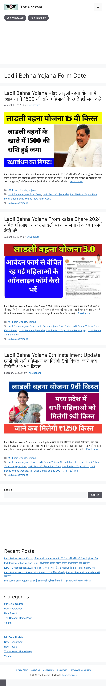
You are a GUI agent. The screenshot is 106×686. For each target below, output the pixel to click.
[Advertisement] (53, 44)
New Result (10, 613)
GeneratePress (69, 675)
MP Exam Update (17, 190)
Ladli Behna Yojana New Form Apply (31, 198)
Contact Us (48, 670)
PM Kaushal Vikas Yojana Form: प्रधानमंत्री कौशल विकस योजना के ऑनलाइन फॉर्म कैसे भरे (46, 563)
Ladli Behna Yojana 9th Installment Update (61, 462)
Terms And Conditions (80, 670)
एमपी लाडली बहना (70, 470)
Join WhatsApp (15, 17)
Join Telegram (38, 17)
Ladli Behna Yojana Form (21, 326)
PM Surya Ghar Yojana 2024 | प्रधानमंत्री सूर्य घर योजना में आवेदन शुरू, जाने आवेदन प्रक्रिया (47, 580)
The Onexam (31, 7)
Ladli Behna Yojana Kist (56, 194)
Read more (76, 181)
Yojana (32, 190)
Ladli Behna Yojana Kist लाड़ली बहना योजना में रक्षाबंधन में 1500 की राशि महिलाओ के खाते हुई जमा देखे (52, 96)
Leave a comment (18, 203)
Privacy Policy (21, 670)
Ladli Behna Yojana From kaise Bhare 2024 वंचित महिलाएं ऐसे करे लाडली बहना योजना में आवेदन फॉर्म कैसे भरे (53, 225)
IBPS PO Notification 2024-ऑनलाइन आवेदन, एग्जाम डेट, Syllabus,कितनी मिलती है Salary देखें (50, 567)
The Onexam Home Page (18, 618)
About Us (35, 670)
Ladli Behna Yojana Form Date (24, 194)
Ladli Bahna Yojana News (22, 462)
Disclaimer (61, 670)
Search (8, 489)
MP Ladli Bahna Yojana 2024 (46, 470)
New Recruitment (13, 608)
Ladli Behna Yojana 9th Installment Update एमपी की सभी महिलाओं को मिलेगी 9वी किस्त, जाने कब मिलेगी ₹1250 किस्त (52, 361)
